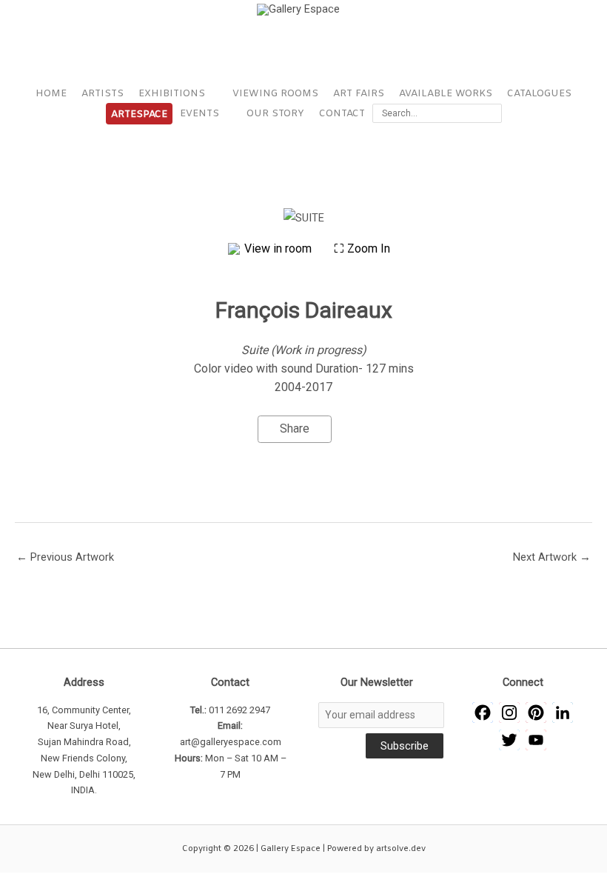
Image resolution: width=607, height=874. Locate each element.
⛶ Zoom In (362, 248)
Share (294, 428)
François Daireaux (303, 310)
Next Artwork (552, 557)
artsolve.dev (401, 849)
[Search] (493, 113)
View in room (279, 248)
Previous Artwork (65, 557)
